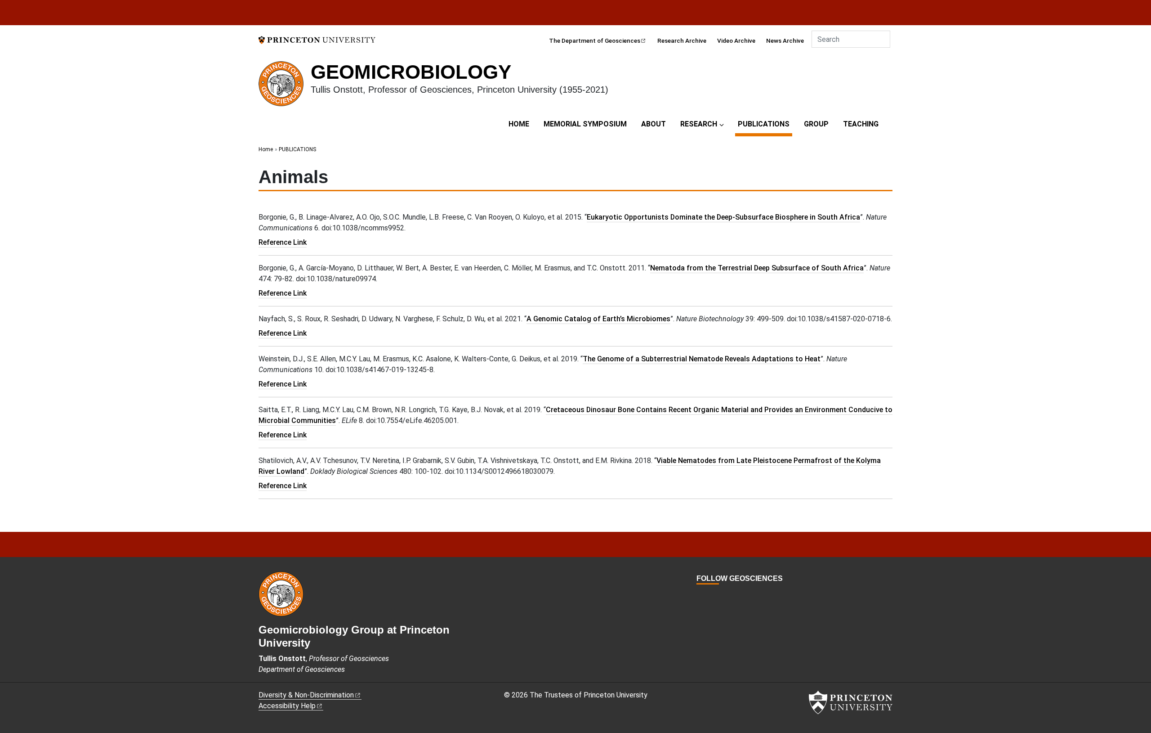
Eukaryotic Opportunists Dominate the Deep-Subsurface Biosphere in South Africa (723, 217)
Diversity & (306, 695)
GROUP (816, 124)
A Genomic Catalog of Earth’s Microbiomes (598, 319)
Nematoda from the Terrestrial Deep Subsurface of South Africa (757, 268)
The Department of (594, 40)
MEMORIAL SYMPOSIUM (585, 124)
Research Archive (681, 40)
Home (266, 149)
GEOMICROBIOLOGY (411, 72)
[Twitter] (711, 595)
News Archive (785, 40)
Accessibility (287, 706)
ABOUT (653, 124)
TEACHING (861, 124)
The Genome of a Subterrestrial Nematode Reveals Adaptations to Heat (702, 359)
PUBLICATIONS (765, 123)
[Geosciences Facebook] (701, 595)
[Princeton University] (317, 39)
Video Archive (736, 40)
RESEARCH (698, 124)
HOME (519, 124)
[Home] (285, 87)
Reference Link (283, 242)
